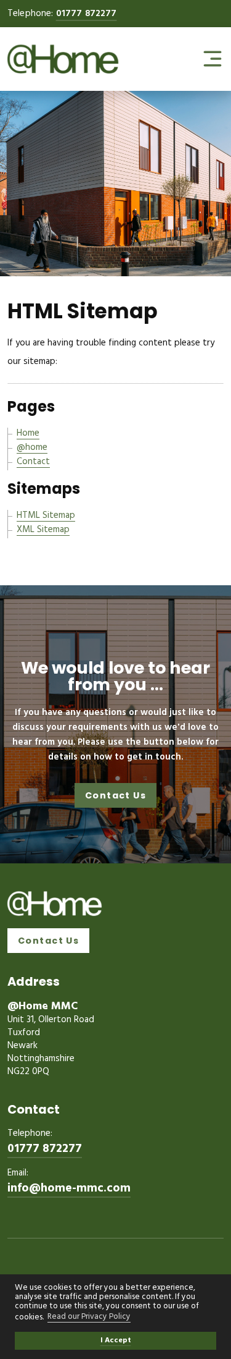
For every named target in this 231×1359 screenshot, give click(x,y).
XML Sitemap (43, 529)
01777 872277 (86, 13)
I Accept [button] (115, 1340)
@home (32, 447)
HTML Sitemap (46, 515)
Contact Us (115, 795)
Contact (33, 461)
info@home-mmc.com (69, 1189)
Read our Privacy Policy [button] (89, 1317)
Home (28, 433)
